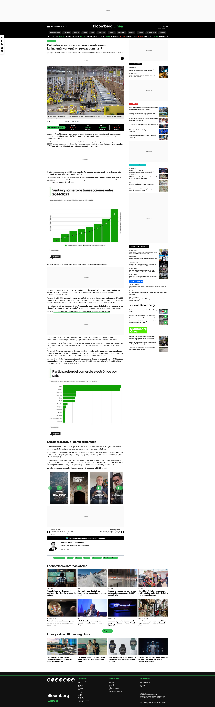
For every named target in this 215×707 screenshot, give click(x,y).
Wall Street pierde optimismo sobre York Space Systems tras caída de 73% (110, 532)
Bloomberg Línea (97, 557)
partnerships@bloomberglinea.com (148, 694)
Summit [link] (85, 32)
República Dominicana (83, 700)
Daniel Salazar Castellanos (56, 122)
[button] (122, 58)
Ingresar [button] (165, 26)
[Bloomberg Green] (148, 330)
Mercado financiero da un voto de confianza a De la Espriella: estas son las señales (61, 593)
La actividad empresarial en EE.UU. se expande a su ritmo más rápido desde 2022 (152, 623)
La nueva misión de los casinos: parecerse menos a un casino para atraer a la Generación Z (59, 659)
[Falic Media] (158, 28)
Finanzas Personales (114, 688)
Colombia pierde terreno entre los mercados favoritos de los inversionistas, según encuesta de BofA (62, 533)
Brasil (79, 682)
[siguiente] (122, 532)
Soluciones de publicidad (146, 699)
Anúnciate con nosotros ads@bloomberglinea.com (152, 696)
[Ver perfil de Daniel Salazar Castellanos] (53, 546)
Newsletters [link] (67, 32)
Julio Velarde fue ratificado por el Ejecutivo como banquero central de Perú (91, 623)
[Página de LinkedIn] (65, 680)
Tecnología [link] (111, 32)
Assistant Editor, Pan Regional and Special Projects (74, 545)
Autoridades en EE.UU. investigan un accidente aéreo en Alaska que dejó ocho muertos (60, 623)
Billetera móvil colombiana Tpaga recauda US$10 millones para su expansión (80, 264)
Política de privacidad (145, 682)
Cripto (110, 687)
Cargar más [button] (107, 631)
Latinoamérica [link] (101, 32)
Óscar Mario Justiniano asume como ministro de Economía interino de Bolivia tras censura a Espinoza (153, 593)
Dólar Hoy (111, 684)
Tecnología (142, 685)
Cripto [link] (92, 32)
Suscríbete (142, 681)
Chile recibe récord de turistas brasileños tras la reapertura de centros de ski (92, 593)
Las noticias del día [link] (55, 32)
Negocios (70, 557)
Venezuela (80, 688)
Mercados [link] (76, 32)
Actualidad (111, 685)
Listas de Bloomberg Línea (115, 691)
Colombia (51, 41)
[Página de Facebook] (48, 680)
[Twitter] (64, 549)
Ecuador (80, 692)
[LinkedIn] (68, 549)
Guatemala (80, 701)
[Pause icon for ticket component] (48, 37)
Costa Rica (80, 697)
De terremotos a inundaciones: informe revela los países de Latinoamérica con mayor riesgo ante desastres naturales (142, 338)
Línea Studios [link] (121, 32)
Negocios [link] (131, 32)
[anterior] (48, 532)
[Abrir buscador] (52, 26)
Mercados (111, 682)
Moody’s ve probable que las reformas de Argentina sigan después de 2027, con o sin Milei (122, 593)
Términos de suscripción (146, 684)
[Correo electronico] (61, 549)
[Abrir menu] (48, 26)
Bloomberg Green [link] (151, 32)
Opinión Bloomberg (136, 281)
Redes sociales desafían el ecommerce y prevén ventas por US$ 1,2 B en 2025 (80, 468)
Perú (79, 691)
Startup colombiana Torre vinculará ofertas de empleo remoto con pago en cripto (81, 311)
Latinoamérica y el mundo (84, 681)
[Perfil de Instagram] (60, 680)
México (80, 684)
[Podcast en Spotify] (73, 680)
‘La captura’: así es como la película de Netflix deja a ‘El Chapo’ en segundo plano (91, 659)
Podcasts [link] (140, 32)
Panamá (80, 694)
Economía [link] (162, 32)
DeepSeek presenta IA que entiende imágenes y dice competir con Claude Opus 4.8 (122, 623)
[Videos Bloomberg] (148, 305)
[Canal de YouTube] (56, 680)
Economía (86, 557)
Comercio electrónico (59, 557)
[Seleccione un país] (66, 26)
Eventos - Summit (144, 693)
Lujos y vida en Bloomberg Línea (68, 634)
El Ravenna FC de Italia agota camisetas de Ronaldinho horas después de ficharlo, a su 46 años (153, 659)
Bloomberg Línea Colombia (110, 557)
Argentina (80, 685)
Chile (79, 689)
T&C (141, 687)
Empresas (78, 557)
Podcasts (111, 689)
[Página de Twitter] (52, 680)
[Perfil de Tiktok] (69, 680)
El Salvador (81, 698)
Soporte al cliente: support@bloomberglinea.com (152, 697)
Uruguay (80, 695)
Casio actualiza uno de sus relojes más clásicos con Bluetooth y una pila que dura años (122, 659)
